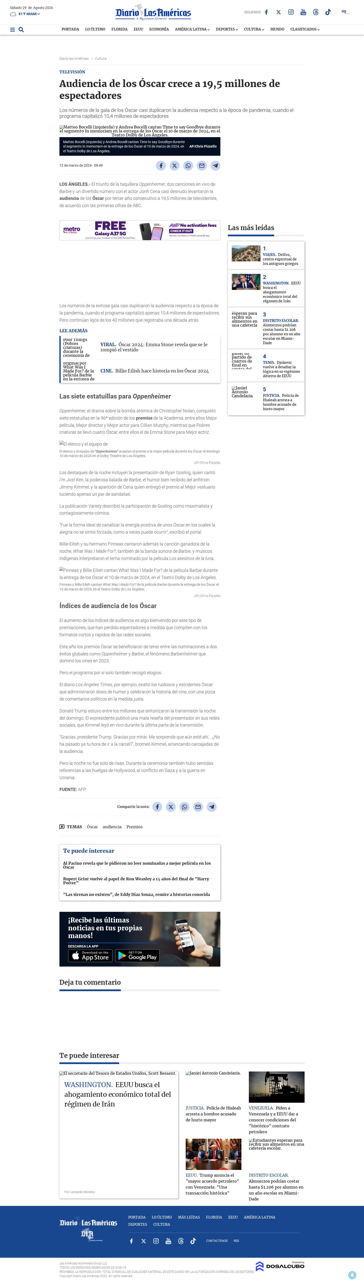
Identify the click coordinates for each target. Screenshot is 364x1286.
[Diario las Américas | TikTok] (328, 12)
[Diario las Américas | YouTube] (303, 12)
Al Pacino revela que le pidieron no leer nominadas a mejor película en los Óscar (137, 865)
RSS (236, 1241)
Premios (135, 827)
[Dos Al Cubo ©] (280, 1270)
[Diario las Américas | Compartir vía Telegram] (215, 166)
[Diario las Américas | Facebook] (266, 12)
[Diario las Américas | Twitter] (279, 12)
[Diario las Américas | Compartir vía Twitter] (175, 166)
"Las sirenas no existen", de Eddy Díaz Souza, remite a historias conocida (136, 895)
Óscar (92, 827)
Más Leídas (189, 1217)
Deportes (225, 29)
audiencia (112, 827)
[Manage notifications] (352, 1275)
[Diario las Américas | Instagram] (291, 12)
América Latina (191, 29)
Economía (159, 29)
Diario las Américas (74, 59)
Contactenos (217, 1241)
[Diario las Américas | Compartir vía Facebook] (161, 166)
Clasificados (303, 29)
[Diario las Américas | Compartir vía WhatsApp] (188, 166)
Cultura (253, 29)
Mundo (277, 29)
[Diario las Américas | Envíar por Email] (202, 166)
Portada (70, 29)
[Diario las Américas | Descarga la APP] (91, 956)
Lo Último (95, 29)
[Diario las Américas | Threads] (316, 12)
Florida (119, 29)
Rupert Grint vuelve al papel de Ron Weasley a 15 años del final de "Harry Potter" (136, 881)
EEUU (138, 29)
